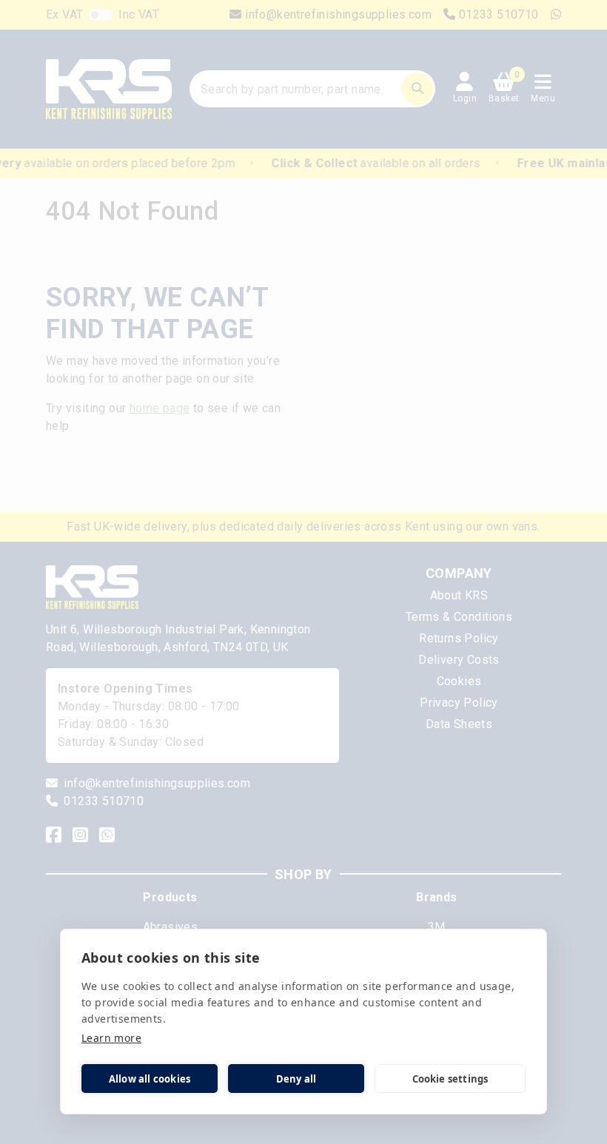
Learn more (111, 1038)
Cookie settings (450, 1079)
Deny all (296, 1079)
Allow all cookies (149, 1079)
